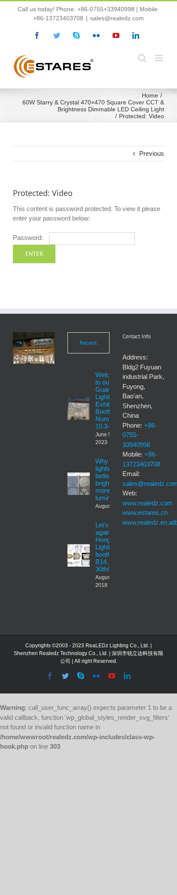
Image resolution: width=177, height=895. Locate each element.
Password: (29, 237)
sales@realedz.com (117, 18)
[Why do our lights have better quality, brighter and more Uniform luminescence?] (78, 484)
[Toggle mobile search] (142, 58)
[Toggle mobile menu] (159, 58)
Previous (151, 153)
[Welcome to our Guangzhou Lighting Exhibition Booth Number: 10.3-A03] (78, 408)
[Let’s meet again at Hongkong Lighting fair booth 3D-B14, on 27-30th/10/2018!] (78, 555)
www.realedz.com (147, 503)
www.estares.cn (145, 512)
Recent (88, 343)
